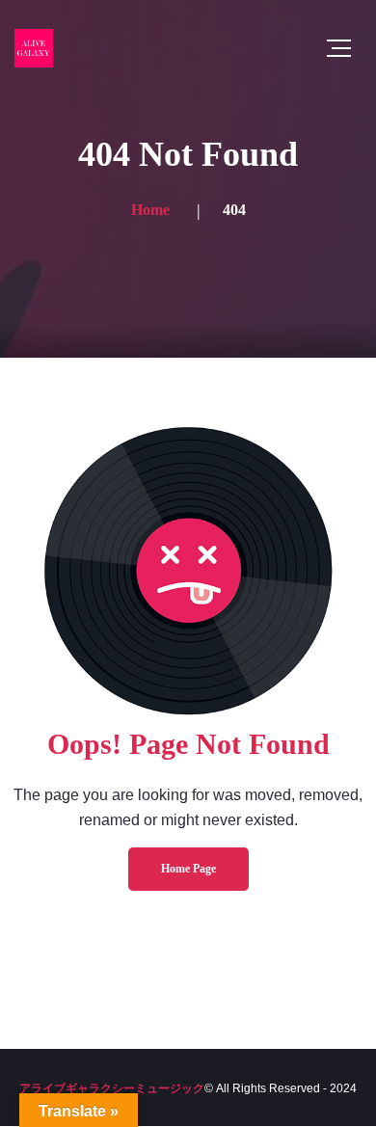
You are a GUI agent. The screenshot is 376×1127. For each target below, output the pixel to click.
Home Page (188, 868)
